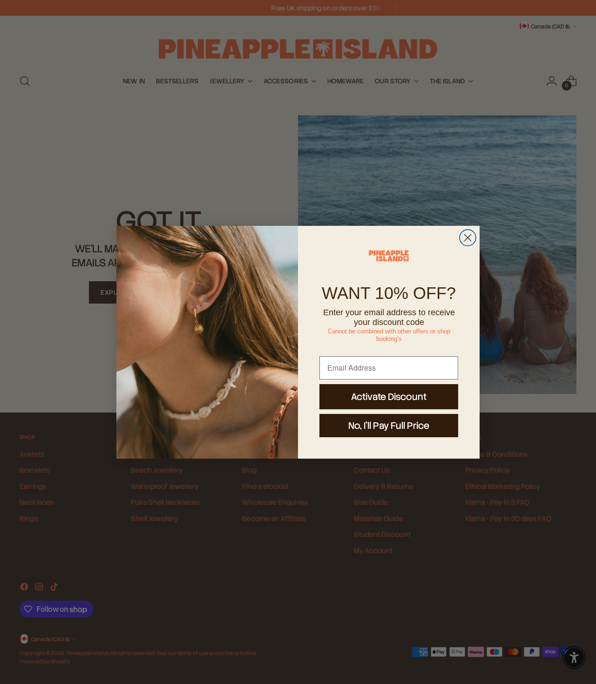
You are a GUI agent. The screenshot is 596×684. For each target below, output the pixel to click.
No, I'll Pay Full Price (388, 426)
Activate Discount (389, 397)
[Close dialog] (468, 238)
